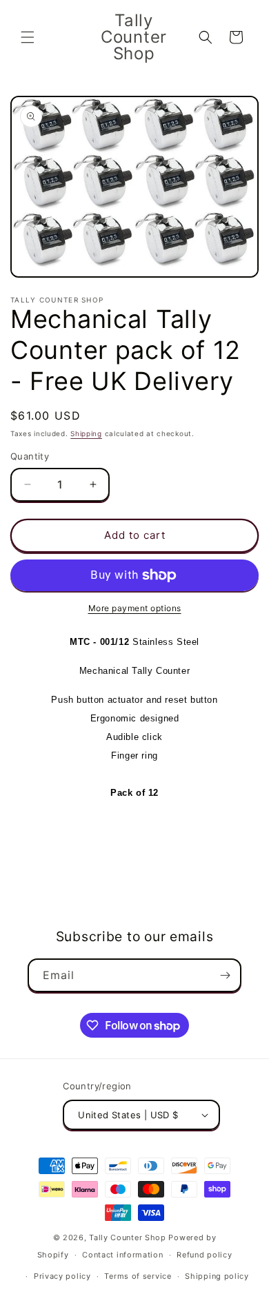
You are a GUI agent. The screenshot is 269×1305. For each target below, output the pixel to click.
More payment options (134, 608)
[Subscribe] (225, 975)
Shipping (86, 433)
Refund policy (204, 1255)
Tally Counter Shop (127, 1237)
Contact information (122, 1255)
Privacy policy (62, 1276)
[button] (27, 37)
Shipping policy (217, 1276)
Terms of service (137, 1276)
